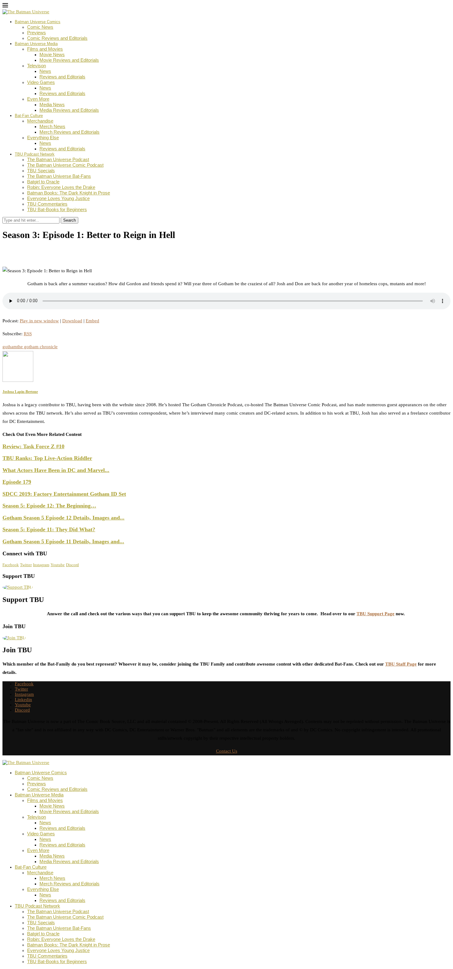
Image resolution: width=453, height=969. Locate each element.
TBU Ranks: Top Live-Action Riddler (47, 458)
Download (72, 320)
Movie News (52, 54)
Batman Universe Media (36, 43)
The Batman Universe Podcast (58, 159)
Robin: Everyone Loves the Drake (61, 187)
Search (69, 220)
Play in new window (39, 320)
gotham (9, 346)
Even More (38, 99)
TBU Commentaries (47, 204)
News (45, 71)
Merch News (52, 126)
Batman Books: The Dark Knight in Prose (68, 192)
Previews (36, 32)
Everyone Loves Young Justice (58, 198)
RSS (28, 333)
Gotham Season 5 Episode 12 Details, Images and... (63, 518)
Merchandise (40, 120)
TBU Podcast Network (35, 154)
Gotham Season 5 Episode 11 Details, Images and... (63, 541)
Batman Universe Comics (37, 21)
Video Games (41, 82)
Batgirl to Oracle (43, 181)
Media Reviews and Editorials (69, 110)
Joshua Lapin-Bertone (30, 248)
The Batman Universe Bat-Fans (59, 176)
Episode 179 (16, 482)
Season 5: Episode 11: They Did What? (48, 529)
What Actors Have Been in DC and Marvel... (55, 470)
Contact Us (226, 751)
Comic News (40, 27)
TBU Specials (41, 170)
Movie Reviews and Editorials (69, 60)
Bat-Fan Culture (29, 115)
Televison (36, 65)
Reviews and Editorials (62, 76)
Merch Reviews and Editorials (69, 132)
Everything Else (43, 137)
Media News (52, 104)
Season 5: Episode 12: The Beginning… (49, 506)
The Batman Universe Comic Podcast (65, 165)
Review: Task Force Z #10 (33, 446)
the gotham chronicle (37, 346)
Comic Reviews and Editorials (57, 38)
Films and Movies (45, 49)
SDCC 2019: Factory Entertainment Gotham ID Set (64, 494)
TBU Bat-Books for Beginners (57, 209)
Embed (92, 320)
